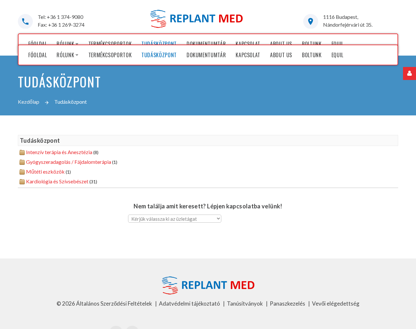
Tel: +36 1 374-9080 (60, 17)
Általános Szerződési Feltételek (114, 303)
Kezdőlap (28, 102)
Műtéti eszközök (45, 171)
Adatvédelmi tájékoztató (190, 303)
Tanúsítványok (245, 303)
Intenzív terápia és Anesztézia (59, 152)
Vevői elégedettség (335, 303)
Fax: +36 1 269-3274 (61, 24)
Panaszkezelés (288, 303)
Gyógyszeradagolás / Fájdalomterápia (68, 162)
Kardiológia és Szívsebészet (57, 181)
